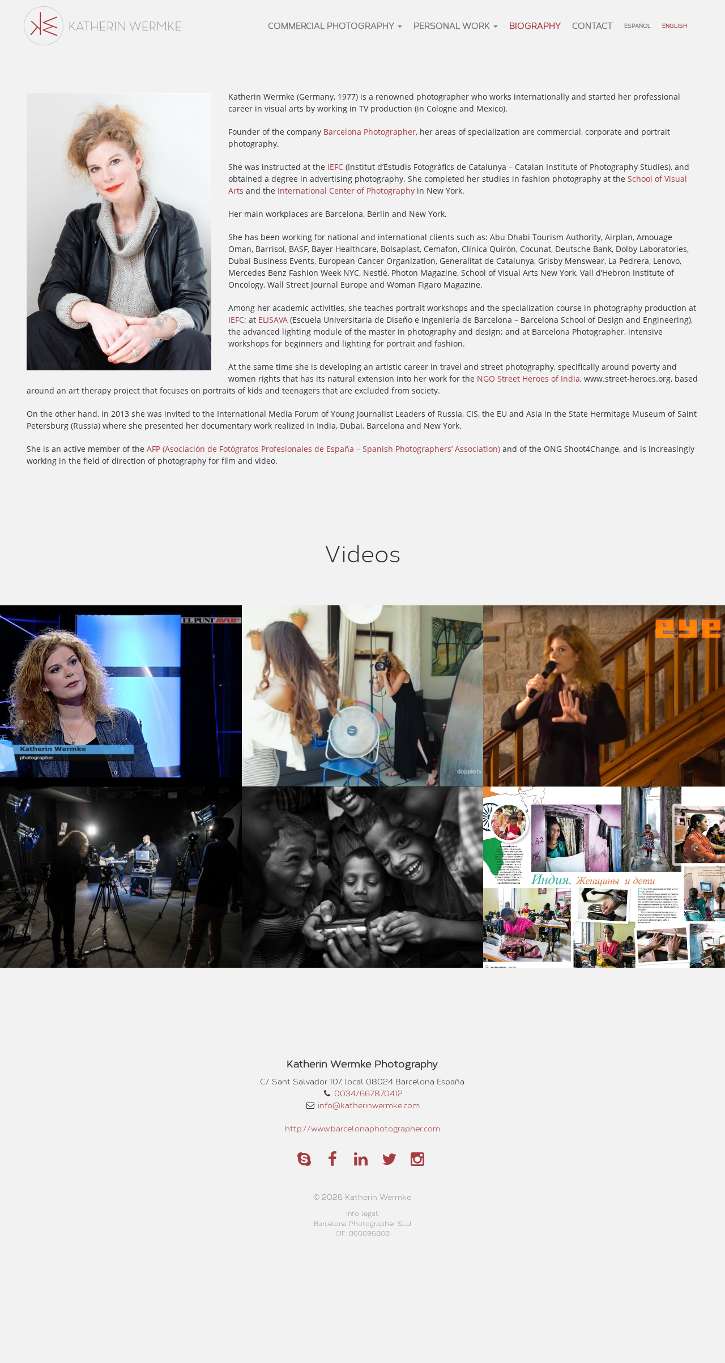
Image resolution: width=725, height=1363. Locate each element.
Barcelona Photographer (369, 131)
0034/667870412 (368, 1093)
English (674, 25)
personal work (452, 25)
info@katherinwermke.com (369, 1105)
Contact (592, 25)
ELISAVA (273, 319)
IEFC (335, 166)
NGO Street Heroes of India (528, 378)
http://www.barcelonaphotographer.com (362, 1128)
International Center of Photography (346, 190)
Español (637, 25)
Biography (535, 25)
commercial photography (332, 25)
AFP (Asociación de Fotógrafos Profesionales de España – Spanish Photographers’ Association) (323, 448)
